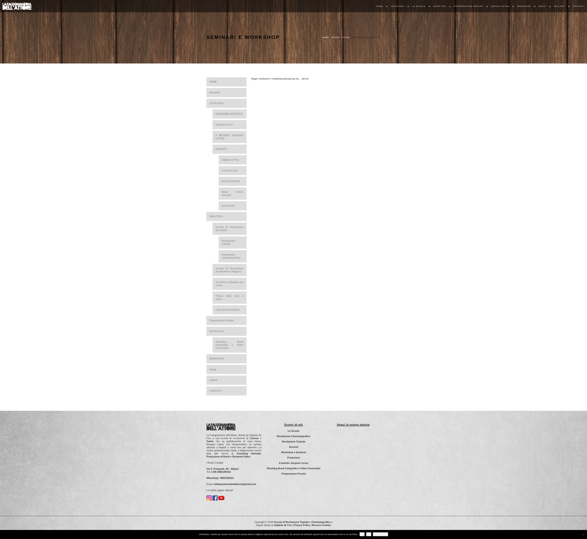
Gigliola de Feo (224, 124)
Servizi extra (500, 6)
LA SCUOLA (419, 6)
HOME (379, 6)
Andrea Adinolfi (231, 181)
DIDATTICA (439, 6)
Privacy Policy (302, 525)
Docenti (293, 447)
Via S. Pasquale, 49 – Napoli (222, 469)
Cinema (254, 438)
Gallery (559, 6)
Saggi (542, 6)
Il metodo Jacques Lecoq (293, 463)
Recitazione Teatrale (293, 441)
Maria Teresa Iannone (233, 193)
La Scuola (293, 431)
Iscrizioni (397, 6)
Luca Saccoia (229, 170)
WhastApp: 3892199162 (220, 478)
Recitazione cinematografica (231, 256)
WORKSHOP (524, 6)
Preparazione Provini (468, 6)
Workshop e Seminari (293, 452)
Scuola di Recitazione (286, 522)
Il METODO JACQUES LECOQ (230, 137)
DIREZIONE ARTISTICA (229, 114)
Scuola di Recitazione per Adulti (230, 228)
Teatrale (304, 522)
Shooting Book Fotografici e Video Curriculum (230, 345)
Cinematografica (320, 522)
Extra (346, 37)
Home (326, 37)
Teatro (210, 441)
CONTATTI (579, 6)
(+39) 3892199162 (221, 472)
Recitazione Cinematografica (293, 436)
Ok (362, 534)
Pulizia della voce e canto (230, 297)
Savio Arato (228, 205)
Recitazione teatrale (228, 242)
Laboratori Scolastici (228, 309)
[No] (583, 534)
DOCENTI (221, 149)
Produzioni (293, 457)
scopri (335, 37)
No (368, 534)
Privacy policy (380, 534)
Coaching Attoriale (249, 453)
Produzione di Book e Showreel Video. (228, 456)
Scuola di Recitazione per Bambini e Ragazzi (230, 270)
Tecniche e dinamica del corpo (230, 284)
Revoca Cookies (321, 525)
